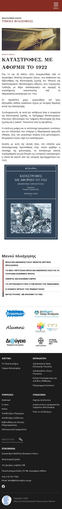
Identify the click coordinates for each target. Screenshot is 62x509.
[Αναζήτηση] (20, 440)
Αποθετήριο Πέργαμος (13, 413)
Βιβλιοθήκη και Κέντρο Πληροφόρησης (13, 423)
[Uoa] (6, 500)
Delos (5, 408)
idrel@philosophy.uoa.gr (19, 480)
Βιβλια (11, 54)
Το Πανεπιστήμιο (10, 363)
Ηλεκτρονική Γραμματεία (14, 429)
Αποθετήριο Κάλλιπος (12, 417)
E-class (5, 404)
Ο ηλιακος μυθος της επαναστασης (25, 289)
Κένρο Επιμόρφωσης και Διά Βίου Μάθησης (45, 379)
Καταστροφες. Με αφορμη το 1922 (23, 294)
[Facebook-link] (3, 486)
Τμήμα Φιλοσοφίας (11, 368)
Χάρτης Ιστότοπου (42, 400)
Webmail (6, 400)
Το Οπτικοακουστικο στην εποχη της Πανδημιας (32, 284)
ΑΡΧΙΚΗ (4, 54)
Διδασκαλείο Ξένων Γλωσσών (42, 372)
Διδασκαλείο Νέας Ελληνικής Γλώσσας (42, 365)
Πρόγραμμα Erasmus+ (43, 385)
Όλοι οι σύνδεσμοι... (43, 411)
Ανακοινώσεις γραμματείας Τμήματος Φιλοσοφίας (46, 406)
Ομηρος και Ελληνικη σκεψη (20, 278)
